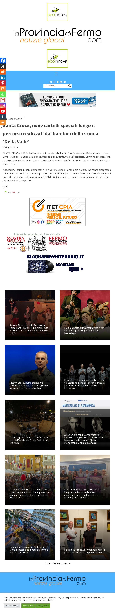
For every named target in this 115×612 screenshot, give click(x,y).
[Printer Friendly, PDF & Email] (11, 192)
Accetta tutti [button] (28, 605)
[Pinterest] (3, 83)
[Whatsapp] (3, 94)
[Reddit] (3, 72)
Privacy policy (43, 605)
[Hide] (1, 128)
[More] (3, 122)
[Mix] (3, 88)
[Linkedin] (3, 77)
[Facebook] (3, 60)
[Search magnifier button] (70, 86)
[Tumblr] (3, 117)
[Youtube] (3, 111)
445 (55, 563)
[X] (3, 66)
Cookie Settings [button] (11, 605)
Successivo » (63, 563)
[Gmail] (3, 100)
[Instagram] (3, 105)
